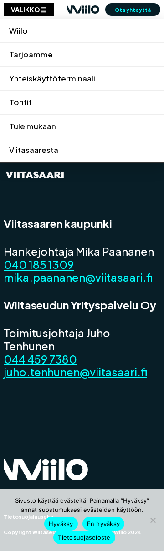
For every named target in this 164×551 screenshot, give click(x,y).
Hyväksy (61, 523)
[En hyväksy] (152, 520)
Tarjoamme (31, 54)
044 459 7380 (40, 359)
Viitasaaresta (33, 150)
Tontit (20, 102)
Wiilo (18, 30)
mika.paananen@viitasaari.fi (78, 277)
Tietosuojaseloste (84, 537)
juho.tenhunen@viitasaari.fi (75, 372)
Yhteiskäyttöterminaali (52, 78)
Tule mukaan (32, 126)
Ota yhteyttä (133, 10)
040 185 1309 (39, 264)
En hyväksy (103, 523)
